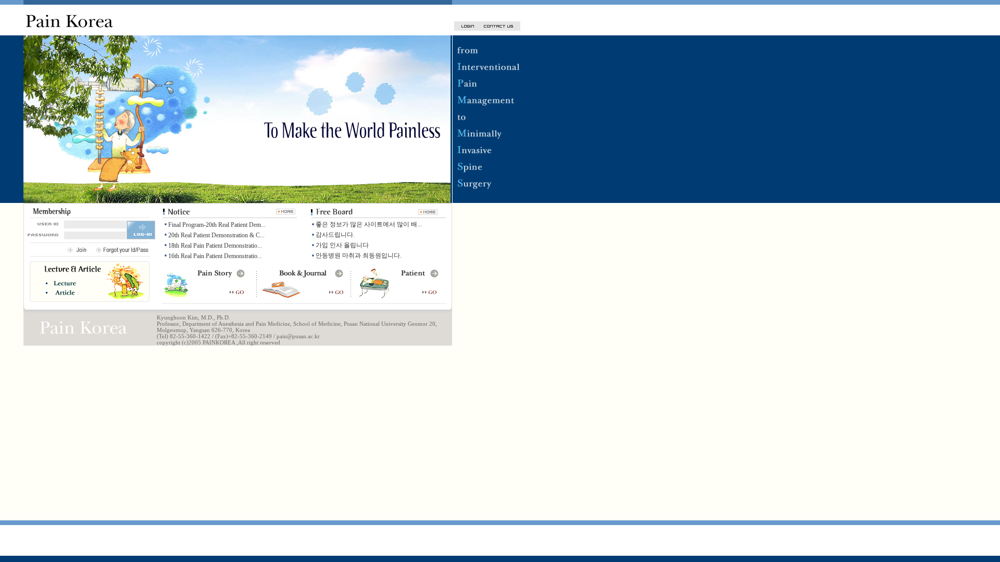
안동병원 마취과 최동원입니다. (359, 255)
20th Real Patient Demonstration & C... (216, 235)
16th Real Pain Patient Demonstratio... (215, 256)
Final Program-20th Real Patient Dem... (217, 224)
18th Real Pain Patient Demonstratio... (215, 245)
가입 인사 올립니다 (342, 245)
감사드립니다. (335, 234)
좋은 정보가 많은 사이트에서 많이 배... (369, 224)
